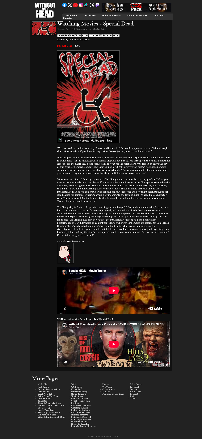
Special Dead (64, 45)
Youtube (134, 389)
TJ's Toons (107, 387)
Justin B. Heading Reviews (83, 426)
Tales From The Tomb (48, 396)
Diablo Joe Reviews (137, 15)
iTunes (133, 398)
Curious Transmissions (49, 389)
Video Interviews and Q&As (51, 417)
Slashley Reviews (79, 415)
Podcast (134, 394)
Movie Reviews (78, 394)
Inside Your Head (46, 410)
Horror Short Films (80, 412)
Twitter (134, 396)
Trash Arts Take (46, 394)
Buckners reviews (80, 421)
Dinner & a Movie (111, 15)
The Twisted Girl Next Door (51, 405)
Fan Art (106, 391)
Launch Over (44, 391)
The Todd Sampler (80, 424)
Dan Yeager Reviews (81, 419)
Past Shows (90, 15)
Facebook (134, 387)
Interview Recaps (80, 391)
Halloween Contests (81, 405)
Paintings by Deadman (113, 394)
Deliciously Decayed (81, 417)
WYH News (76, 387)
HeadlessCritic (99, 29)
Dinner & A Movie (79, 398)
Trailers (75, 403)
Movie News (77, 396)
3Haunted (42, 401)
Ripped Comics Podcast (49, 403)
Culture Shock (44, 398)
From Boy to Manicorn (49, 412)
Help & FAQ (76, 389)
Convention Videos (47, 415)
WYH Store (135, 391)
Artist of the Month (80, 401)
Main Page (71, 15)
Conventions (108, 389)
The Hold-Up (44, 408)
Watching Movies (84, 29)
